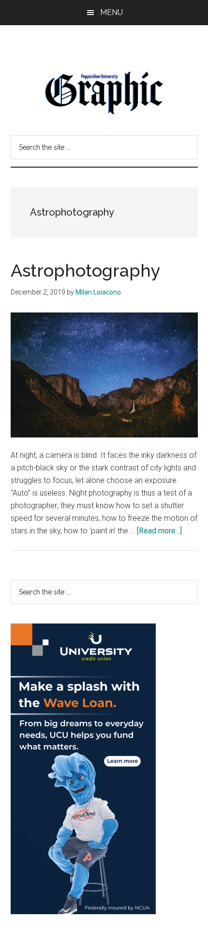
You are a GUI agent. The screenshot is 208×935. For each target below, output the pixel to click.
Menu (111, 12)
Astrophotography (86, 270)
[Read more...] (159, 530)
